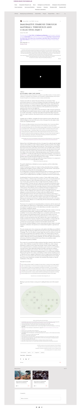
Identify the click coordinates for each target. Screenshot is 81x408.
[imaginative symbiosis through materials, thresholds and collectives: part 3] (23, 375)
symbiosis (42, 352)
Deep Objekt (22, 355)
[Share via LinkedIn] (26, 359)
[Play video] (40, 76)
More (58, 13)
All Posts (16, 13)
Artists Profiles (38, 13)
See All (65, 368)
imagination (37, 352)
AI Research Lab (28, 355)
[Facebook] (41, 407)
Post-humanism (23, 352)
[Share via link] (28, 359)
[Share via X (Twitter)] (23, 359)
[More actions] (60, 21)
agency (29, 352)
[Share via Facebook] (20, 359)
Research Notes (51, 13)
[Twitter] (39, 407)
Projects (44, 13)
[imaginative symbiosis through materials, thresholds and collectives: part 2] (40, 375)
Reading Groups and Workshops (26, 13)
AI (32, 352)
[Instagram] (36, 407)
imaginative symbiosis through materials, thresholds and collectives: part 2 (40, 382)
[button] (65, 13)
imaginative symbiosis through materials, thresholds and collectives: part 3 (22, 382)
